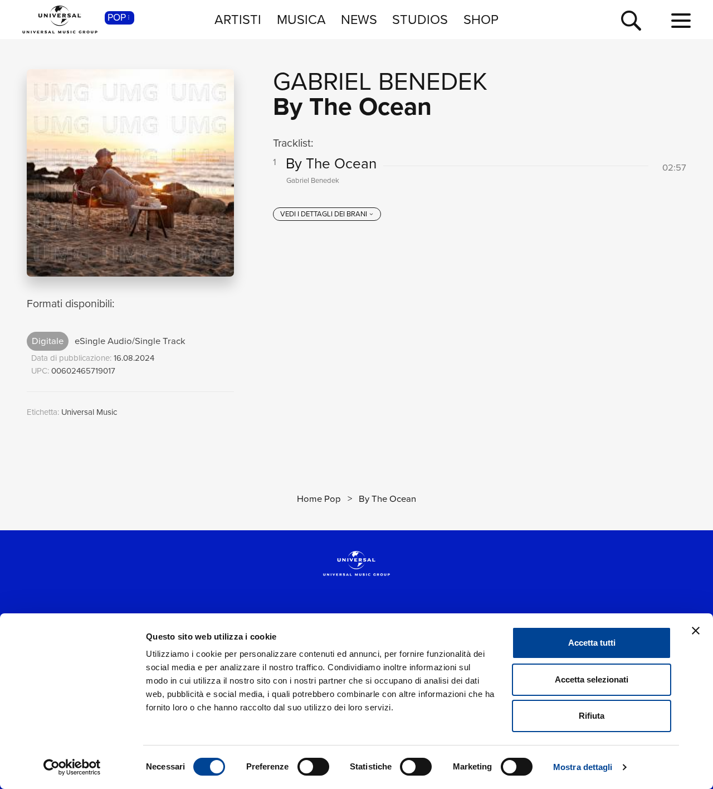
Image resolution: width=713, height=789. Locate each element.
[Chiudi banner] (696, 631)
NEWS (359, 19)
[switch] (313, 767)
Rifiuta (591, 715)
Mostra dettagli (583, 767)
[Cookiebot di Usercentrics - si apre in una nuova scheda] (72, 767)
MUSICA (301, 19)
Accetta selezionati (591, 679)
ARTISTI (237, 19)
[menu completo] (681, 21)
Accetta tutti (592, 642)
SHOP (481, 19)
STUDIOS (420, 19)
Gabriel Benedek (380, 81)
